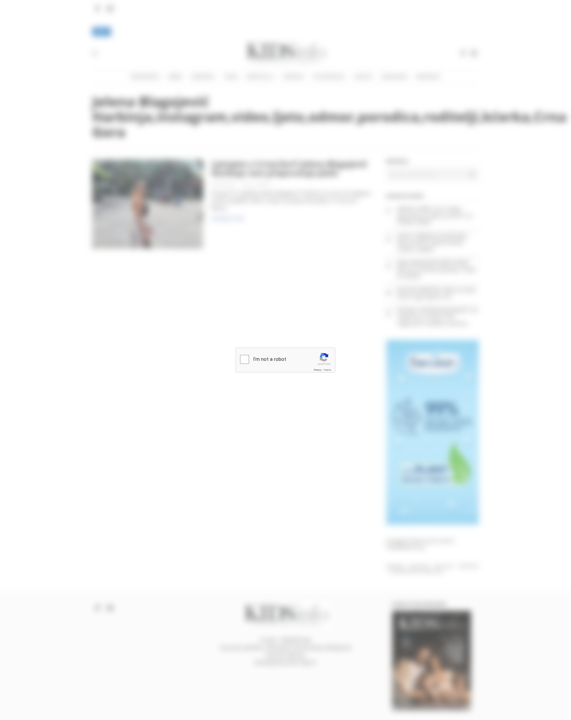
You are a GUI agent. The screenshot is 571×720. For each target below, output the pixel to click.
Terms (327, 369)
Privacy (318, 369)
